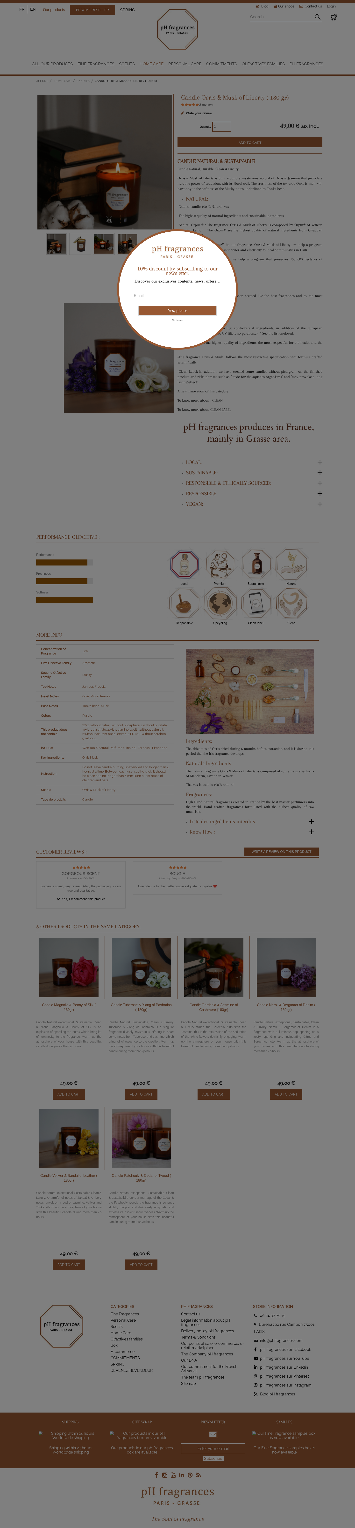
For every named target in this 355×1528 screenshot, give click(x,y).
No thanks (177, 320)
